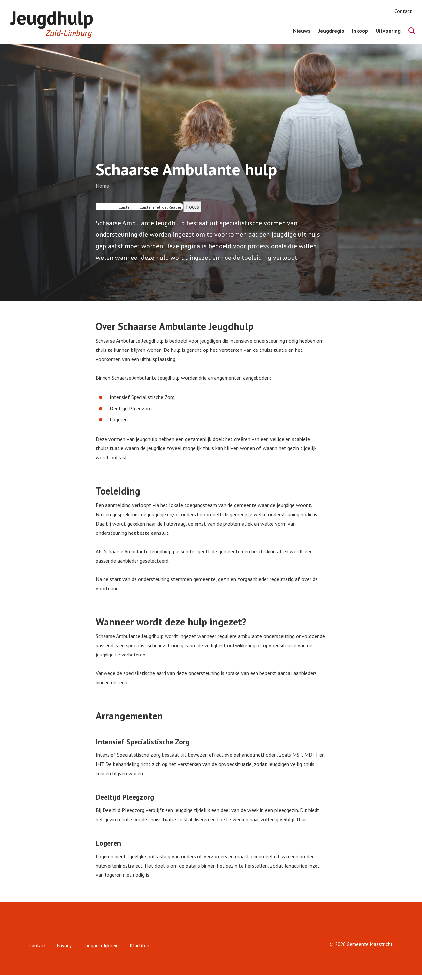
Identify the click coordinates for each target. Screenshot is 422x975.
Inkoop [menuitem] (360, 30)
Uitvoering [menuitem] (388, 30)
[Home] (55, 22)
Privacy (64, 945)
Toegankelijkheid (101, 945)
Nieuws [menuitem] (302, 30)
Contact (403, 11)
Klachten (139, 945)
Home (102, 185)
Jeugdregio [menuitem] (331, 30)
